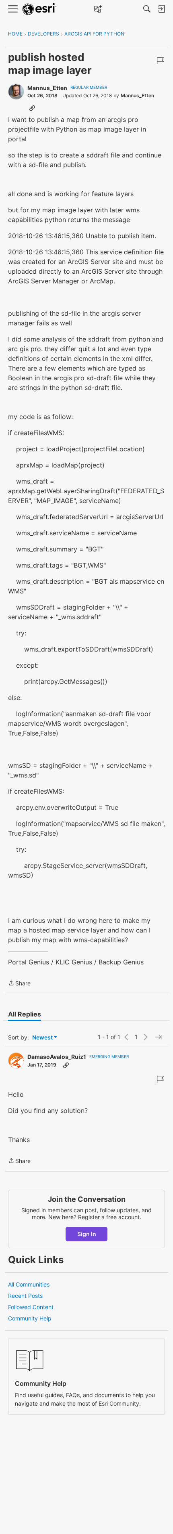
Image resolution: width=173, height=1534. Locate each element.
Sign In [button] (86, 1233)
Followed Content (31, 1306)
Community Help (29, 1318)
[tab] (24, 1014)
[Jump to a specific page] (158, 1037)
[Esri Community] (39, 9)
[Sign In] (161, 9)
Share (19, 984)
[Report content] (160, 60)
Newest (42, 1038)
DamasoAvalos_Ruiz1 (56, 1056)
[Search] (147, 9)
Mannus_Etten (47, 87)
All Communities (28, 1284)
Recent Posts (25, 1295)
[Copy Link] (32, 107)
